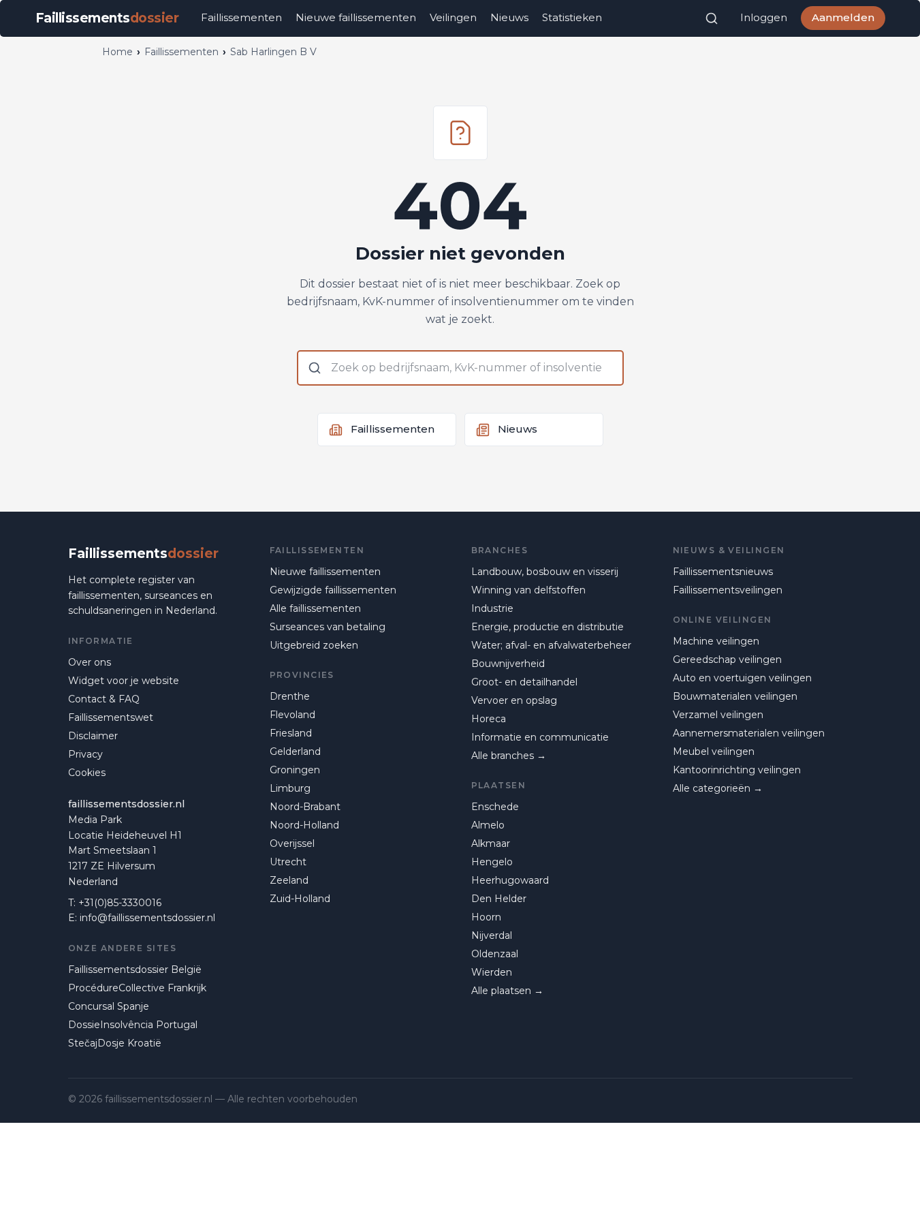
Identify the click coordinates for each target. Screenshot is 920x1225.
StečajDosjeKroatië (114, 1043)
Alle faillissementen (315, 608)
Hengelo (492, 862)
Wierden (491, 972)
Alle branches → (508, 755)
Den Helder (498, 899)
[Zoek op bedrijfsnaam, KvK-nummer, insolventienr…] (711, 18)
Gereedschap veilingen (727, 659)
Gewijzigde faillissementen (333, 590)
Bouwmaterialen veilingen (735, 696)
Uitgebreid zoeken (314, 645)
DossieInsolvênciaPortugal (132, 1025)
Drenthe (290, 696)
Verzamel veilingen (718, 715)
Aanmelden (843, 17)
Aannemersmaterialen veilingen (749, 733)
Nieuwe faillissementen (356, 17)
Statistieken (572, 17)
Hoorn (486, 917)
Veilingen (453, 17)
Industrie (492, 608)
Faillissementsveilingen (727, 590)
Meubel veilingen (714, 751)
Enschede (495, 807)
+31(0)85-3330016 (119, 903)
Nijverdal (491, 935)
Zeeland (289, 880)
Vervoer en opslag (514, 700)
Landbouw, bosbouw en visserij (544, 571)
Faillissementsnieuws (723, 571)
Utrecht (288, 862)
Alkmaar (490, 843)
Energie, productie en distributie (547, 627)
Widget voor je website (123, 680)
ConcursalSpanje (108, 1006)
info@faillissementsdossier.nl (147, 918)
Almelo (488, 825)
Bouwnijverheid (508, 663)
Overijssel (292, 843)
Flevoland (292, 715)
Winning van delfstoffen (528, 590)
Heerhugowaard (510, 880)
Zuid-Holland (300, 899)
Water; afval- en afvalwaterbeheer (551, 645)
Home (117, 52)
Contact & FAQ (104, 699)
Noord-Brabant (305, 807)
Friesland (291, 733)
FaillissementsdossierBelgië (135, 969)
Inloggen (763, 17)
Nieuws (509, 17)
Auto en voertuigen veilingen (742, 678)
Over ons (89, 662)
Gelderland (295, 751)
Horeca (488, 719)
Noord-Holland (304, 825)
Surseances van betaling (327, 627)
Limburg (290, 788)
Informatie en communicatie (540, 737)
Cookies (87, 772)
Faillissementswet (110, 717)
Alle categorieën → (718, 788)
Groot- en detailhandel (524, 682)
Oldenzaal (494, 954)
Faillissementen (241, 17)
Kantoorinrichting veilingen (737, 770)
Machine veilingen (716, 641)
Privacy (85, 754)
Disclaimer (93, 736)
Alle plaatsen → (507, 990)
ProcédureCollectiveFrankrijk (137, 988)
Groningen (295, 770)
